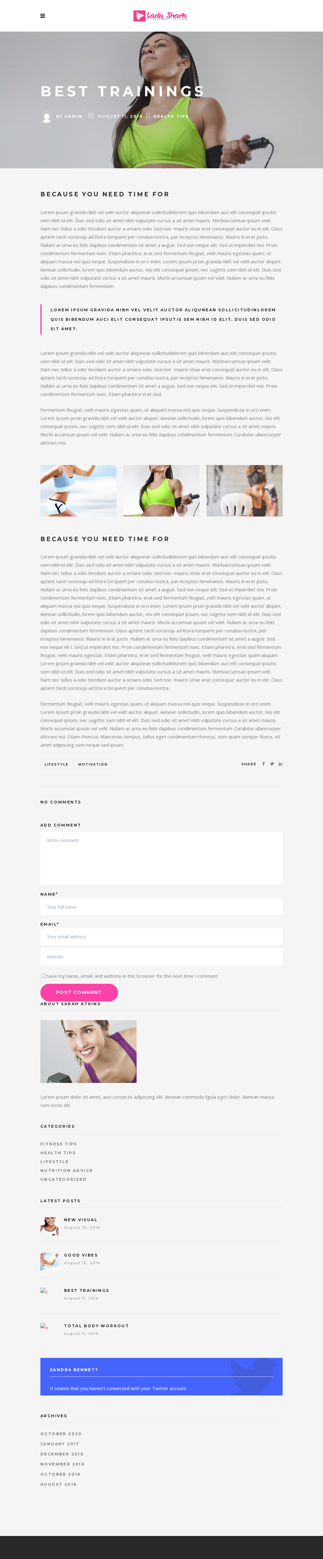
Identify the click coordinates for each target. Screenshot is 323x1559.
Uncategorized (63, 1179)
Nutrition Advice (66, 1170)
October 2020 (61, 1433)
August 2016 (58, 1484)
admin (73, 116)
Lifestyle (56, 764)
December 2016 (62, 1454)
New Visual (81, 1219)
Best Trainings (86, 1290)
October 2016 (60, 1474)
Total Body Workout (96, 1325)
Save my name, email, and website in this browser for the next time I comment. (133, 976)
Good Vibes (81, 1255)
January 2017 (59, 1444)
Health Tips (171, 116)
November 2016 (62, 1464)
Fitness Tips (58, 1144)
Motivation (93, 764)
